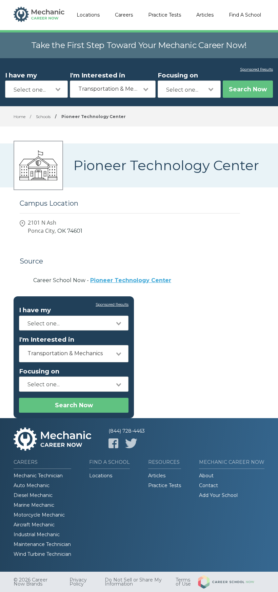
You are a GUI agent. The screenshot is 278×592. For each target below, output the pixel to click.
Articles (205, 15)
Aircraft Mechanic (34, 525)
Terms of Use (183, 582)
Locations (88, 15)
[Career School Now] (231, 582)
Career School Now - (102, 280)
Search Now (248, 89)
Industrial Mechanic (37, 534)
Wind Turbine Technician (42, 554)
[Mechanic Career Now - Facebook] (113, 443)
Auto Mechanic (31, 485)
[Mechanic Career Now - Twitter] (131, 443)
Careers (124, 15)
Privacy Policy (78, 582)
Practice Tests (164, 15)
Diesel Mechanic (33, 495)
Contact (208, 485)
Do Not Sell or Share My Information (133, 582)
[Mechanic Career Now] (39, 15)
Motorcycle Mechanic (39, 515)
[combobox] (36, 89)
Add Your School (218, 495)
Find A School (245, 15)
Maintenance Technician (42, 544)
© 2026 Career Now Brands (30, 582)
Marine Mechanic (34, 505)
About (206, 476)
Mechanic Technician (38, 476)
